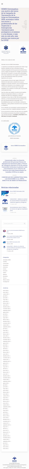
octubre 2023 (5, 325)
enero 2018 (5, 417)
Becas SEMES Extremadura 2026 (17, 191)
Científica (5, 261)
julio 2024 (5, 314)
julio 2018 (5, 408)
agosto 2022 (5, 343)
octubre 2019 (5, 395)
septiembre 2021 (6, 361)
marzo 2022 (5, 350)
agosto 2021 (5, 363)
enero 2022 (5, 354)
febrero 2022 (5, 352)
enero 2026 (5, 292)
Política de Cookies (12, 467)
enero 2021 (5, 374)
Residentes (5, 276)
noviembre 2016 (6, 437)
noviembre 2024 (6, 308)
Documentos (5, 265)
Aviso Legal (5, 467)
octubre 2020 (5, 379)
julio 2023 (5, 328)
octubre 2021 (5, 359)
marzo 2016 (5, 446)
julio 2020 (5, 385)
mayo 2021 (5, 366)
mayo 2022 (5, 346)
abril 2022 (5, 348)
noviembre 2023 (6, 323)
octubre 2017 (5, 423)
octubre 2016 (5, 439)
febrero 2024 (5, 319)
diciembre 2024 (6, 306)
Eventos (4, 269)
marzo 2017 (5, 430)
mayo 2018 (5, 410)
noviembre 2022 (6, 339)
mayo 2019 (5, 397)
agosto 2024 (5, 312)
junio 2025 (5, 297)
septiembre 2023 (6, 326)
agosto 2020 (5, 383)
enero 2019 (5, 403)
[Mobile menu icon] (2, 4)
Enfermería (5, 267)
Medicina (5, 274)
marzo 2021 (5, 370)
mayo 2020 (5, 388)
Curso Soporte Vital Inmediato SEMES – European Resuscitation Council (15, 237)
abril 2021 (5, 368)
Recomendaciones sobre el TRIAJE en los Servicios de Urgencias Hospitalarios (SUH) (18, 209)
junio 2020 (5, 386)
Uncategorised (6, 281)
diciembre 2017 (6, 419)
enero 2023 (5, 335)
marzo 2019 (5, 399)
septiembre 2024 (6, 310)
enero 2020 (5, 394)
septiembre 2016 (6, 441)
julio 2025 (5, 296)
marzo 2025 (5, 301)
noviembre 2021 (6, 357)
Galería (4, 272)
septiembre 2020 (6, 381)
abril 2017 (5, 428)
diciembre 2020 (6, 375)
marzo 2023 (5, 332)
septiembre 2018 (6, 406)
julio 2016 (5, 443)
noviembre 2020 (6, 377)
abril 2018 (5, 412)
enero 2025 (5, 305)
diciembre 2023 (6, 321)
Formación (5, 270)
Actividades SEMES (7, 259)
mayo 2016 (5, 445)
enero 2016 (5, 448)
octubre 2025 (5, 294)
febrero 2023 (5, 334)
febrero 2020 (5, 392)
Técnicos (5, 278)
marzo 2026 (5, 290)
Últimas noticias (6, 279)
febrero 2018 (5, 415)
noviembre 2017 (6, 421)
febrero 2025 (5, 303)
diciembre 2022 (6, 337)
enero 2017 (5, 434)
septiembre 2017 (6, 425)
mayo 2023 (5, 330)
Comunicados (6, 263)
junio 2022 (5, 345)
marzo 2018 (5, 414)
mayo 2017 (5, 426)
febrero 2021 (5, 372)
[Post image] (5, 193)
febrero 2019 (5, 401)
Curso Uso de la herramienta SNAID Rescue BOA (15, 231)
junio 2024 (5, 316)
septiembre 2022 (6, 341)
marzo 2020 (5, 390)
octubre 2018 (5, 405)
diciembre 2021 (6, 355)
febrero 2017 (5, 432)
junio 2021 (5, 365)
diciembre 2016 (6, 435)
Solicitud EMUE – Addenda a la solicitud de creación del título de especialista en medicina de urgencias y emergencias (18, 200)
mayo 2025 (5, 299)
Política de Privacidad (21, 467)
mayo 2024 (5, 317)
